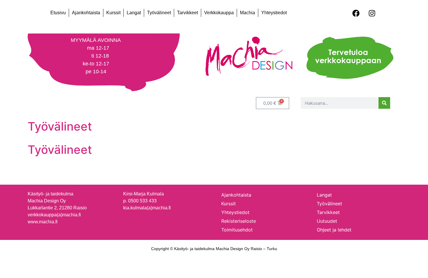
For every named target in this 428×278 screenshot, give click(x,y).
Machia (247, 12)
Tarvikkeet (187, 12)
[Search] (384, 103)
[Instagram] (372, 13)
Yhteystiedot (274, 12)
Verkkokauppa (219, 12)
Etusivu (58, 12)
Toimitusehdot (237, 230)
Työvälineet (159, 12)
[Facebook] (356, 13)
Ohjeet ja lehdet (334, 230)
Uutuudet (327, 221)
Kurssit (113, 12)
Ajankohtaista (86, 12)
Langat (134, 12)
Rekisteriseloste (238, 221)
